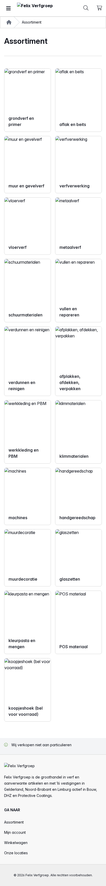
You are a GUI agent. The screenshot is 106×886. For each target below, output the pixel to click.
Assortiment (14, 822)
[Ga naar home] (35, 8)
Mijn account (15, 832)
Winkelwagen (16, 842)
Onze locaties (16, 853)
